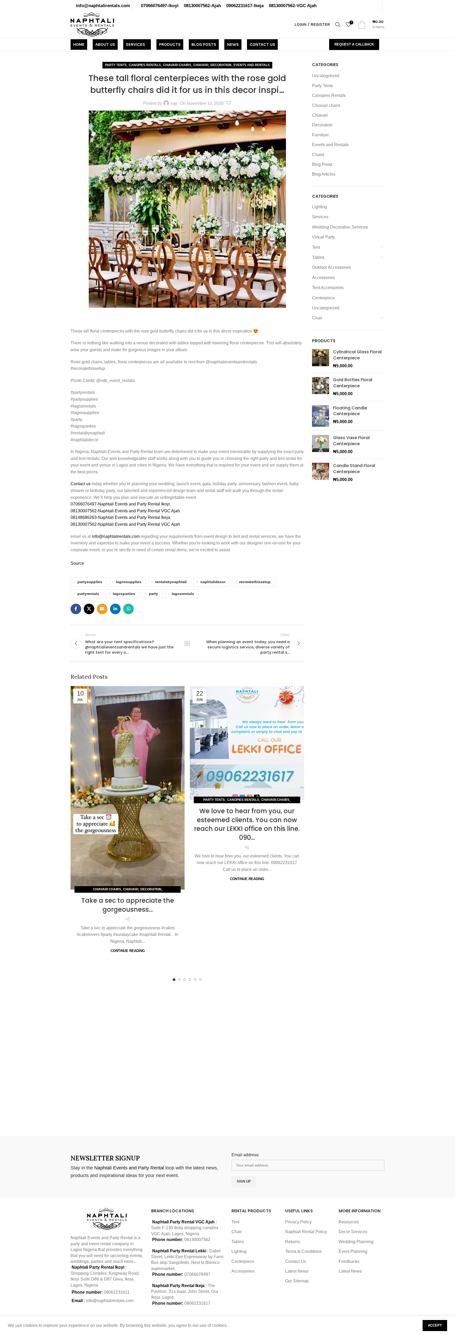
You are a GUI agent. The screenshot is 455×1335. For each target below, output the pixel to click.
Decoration (220, 65)
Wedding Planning (356, 1241)
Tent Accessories (328, 287)
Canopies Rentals (145, 65)
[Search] (338, 24)
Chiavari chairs (177, 65)
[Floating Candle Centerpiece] (320, 416)
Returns (292, 1241)
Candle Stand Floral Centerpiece (354, 468)
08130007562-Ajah (202, 5)
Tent (316, 247)
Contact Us (295, 1261)
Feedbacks (349, 1261)
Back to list (187, 643)
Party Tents (116, 65)
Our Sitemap (297, 1281)
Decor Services (353, 1231)
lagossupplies (128, 582)
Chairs (318, 154)
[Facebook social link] (76, 609)
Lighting (319, 207)
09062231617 (197, 1303)
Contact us (81, 484)
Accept (435, 1325)
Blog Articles (323, 174)
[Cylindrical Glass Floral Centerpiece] (320, 359)
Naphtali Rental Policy (306, 1231)
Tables (318, 257)
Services (320, 217)
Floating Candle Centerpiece (350, 411)
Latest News (296, 1271)
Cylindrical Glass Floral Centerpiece (357, 355)
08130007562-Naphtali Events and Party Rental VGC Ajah (125, 511)
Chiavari (200, 65)
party (153, 594)
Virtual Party (323, 237)
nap (173, 103)
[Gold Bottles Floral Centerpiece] (320, 387)
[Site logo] (92, 24)
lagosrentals (183, 594)
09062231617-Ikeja (245, 5)
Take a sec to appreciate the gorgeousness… (127, 905)
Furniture (320, 135)
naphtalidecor (212, 582)
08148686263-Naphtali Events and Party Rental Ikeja (120, 517)
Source (77, 563)
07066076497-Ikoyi (160, 5)
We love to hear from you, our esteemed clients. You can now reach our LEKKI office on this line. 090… (247, 824)
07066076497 (197, 1274)
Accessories (323, 277)
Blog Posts (322, 164)
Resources (349, 1222)
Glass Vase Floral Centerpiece (351, 440)
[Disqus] (187, 1057)
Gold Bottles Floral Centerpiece (352, 383)
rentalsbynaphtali (171, 582)
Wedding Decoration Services (340, 227)
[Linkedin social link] (115, 609)
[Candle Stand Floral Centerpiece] (320, 473)
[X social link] (89, 609)
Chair (317, 318)
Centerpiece (323, 298)
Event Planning (353, 1251)
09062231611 (117, 1292)
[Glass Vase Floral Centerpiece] (320, 445)
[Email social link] (102, 609)
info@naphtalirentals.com (103, 5)
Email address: (245, 1155)
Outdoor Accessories (331, 267)
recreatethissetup (255, 582)
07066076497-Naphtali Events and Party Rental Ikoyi (120, 504)
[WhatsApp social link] (128, 609)
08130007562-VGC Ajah (292, 5)
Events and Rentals (252, 65)
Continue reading (128, 951)
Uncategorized (325, 75)
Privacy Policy (298, 1222)
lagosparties (124, 594)
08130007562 (197, 1239)
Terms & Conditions (303, 1251)
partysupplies (89, 582)
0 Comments (228, 103)
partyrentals (88, 594)
